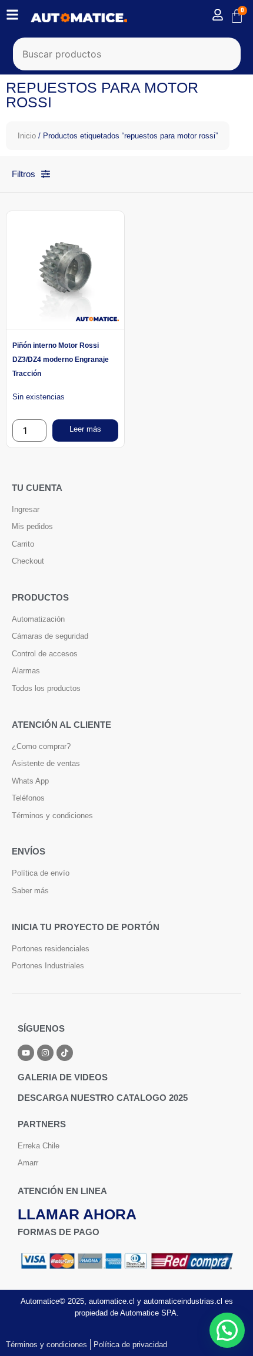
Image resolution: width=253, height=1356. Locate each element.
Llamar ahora (77, 1214)
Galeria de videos (63, 1077)
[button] (227, 1330)
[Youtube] (26, 1053)
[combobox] (127, 54)
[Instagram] (45, 1053)
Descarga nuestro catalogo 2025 (103, 1098)
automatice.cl (112, 1301)
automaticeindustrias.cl (183, 1301)
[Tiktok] (64, 1053)
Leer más (85, 429)
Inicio (27, 135)
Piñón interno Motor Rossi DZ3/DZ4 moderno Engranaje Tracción (60, 359)
